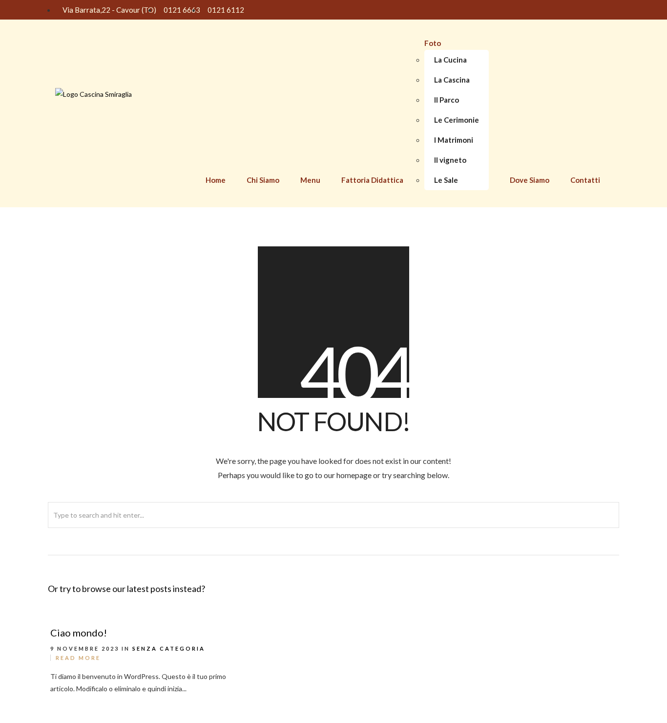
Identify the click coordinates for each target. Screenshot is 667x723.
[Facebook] (585, 10)
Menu (310, 179)
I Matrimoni (453, 139)
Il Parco (446, 99)
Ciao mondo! (78, 632)
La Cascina (452, 79)
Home (216, 179)
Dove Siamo (529, 179)
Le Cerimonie (456, 119)
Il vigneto (450, 159)
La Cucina (450, 59)
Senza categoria (168, 648)
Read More (78, 658)
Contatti (585, 179)
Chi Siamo (263, 179)
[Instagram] (603, 10)
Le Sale (446, 179)
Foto (432, 43)
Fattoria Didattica (372, 179)
